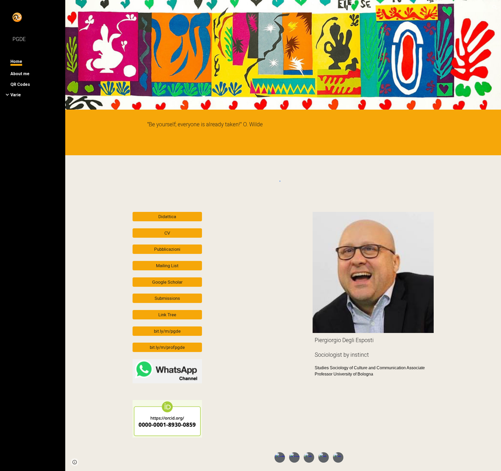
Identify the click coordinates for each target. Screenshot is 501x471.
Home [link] (16, 61)
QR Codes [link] (20, 84)
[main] (283, 133)
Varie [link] (15, 94)
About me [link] (19, 73)
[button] (494, 7)
